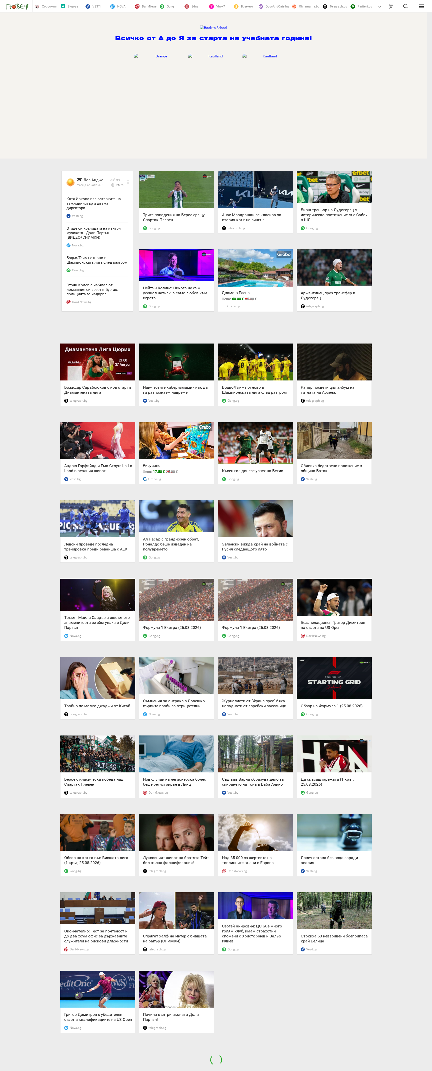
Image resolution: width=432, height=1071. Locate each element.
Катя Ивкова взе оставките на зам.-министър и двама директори (93, 203)
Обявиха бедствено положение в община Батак (331, 468)
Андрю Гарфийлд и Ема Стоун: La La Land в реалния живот (98, 468)
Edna (195, 6)
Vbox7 (220, 6)
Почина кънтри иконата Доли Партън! (171, 1017)
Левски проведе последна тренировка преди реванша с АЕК (95, 546)
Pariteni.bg (365, 6)
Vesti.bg (77, 216)
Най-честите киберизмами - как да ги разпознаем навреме (175, 390)
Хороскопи (50, 6)
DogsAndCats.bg (277, 6)
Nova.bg (78, 245)
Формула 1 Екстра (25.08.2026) (172, 627)
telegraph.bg (236, 228)
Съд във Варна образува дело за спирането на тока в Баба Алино (253, 782)
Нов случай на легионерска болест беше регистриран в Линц (175, 782)
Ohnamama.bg (309, 6)
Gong (170, 6)
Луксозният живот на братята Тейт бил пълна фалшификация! (176, 860)
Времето (247, 6)
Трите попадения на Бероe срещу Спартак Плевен (174, 217)
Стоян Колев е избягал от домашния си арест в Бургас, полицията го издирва (92, 289)
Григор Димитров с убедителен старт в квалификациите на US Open (98, 1017)
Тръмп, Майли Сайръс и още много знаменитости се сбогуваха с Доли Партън (97, 622)
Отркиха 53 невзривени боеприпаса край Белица (334, 938)
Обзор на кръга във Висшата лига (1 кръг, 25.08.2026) (96, 860)
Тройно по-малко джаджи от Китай (97, 706)
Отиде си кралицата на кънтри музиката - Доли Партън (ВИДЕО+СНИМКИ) (93, 233)
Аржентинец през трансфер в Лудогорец (328, 295)
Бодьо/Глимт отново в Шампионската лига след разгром (97, 260)
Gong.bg (78, 270)
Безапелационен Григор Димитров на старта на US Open (333, 625)
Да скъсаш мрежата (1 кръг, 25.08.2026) (327, 782)
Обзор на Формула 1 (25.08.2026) (332, 706)
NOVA (121, 6)
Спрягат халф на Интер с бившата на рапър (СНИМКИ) (175, 938)
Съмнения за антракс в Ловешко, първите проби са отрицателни (174, 703)
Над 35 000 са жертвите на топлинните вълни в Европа (248, 860)
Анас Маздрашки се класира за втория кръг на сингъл (251, 217)
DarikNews (149, 6)
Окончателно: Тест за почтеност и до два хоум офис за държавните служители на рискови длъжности (96, 936)
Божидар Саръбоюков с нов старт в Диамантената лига (98, 390)
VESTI (96, 6)
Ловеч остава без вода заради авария (329, 860)
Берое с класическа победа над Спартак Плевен (94, 782)
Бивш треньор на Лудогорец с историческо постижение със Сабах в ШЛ (334, 214)
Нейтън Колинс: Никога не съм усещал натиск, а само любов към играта (175, 293)
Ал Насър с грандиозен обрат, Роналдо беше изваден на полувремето (171, 544)
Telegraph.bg (338, 6)
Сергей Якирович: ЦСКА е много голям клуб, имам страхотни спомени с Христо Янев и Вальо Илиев (252, 933)
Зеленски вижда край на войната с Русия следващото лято (255, 546)
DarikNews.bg (82, 302)
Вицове (73, 6)
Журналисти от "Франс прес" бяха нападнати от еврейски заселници (254, 703)
